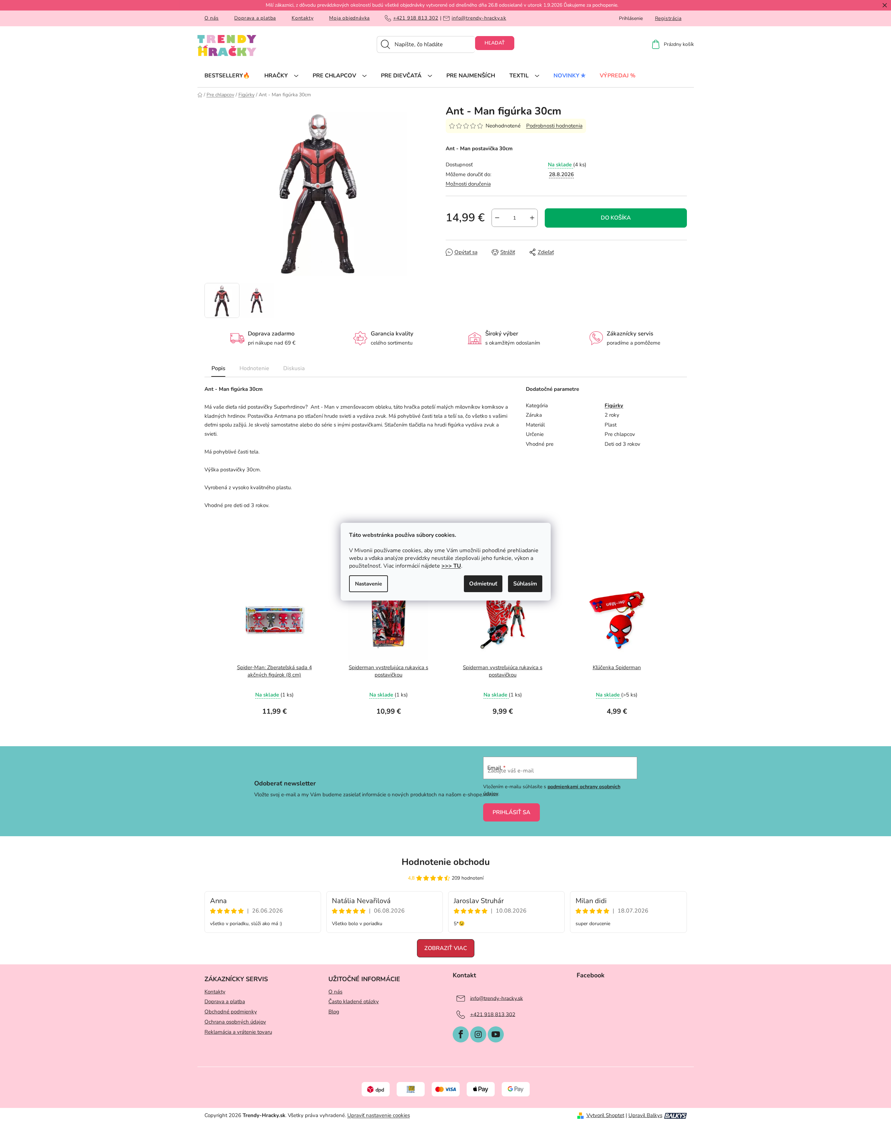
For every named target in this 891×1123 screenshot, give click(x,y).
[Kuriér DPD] (375, 1089)
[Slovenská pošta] (410, 1089)
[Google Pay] (515, 1089)
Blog (333, 1011)
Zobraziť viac (445, 948)
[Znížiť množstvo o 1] (497, 218)
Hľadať (495, 43)
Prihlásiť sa (511, 812)
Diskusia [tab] (294, 368)
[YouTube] (496, 1034)
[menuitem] (227, 75)
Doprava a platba (255, 18)
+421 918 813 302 (415, 18)
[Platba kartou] (445, 1089)
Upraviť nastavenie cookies (378, 1115)
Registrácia (668, 18)
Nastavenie (368, 583)
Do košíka (616, 218)
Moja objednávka (349, 18)
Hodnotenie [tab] (254, 368)
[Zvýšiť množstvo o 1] (532, 218)
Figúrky (614, 405)
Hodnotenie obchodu (446, 862)
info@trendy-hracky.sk (479, 18)
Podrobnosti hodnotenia (554, 125)
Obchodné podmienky (230, 1011)
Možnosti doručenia (468, 183)
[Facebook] (461, 1034)
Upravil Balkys (645, 1115)
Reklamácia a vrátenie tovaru (238, 1031)
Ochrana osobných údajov (235, 1021)
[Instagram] (478, 1034)
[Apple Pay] (480, 1089)
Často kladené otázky (353, 1001)
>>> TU (451, 566)
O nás (211, 18)
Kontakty (302, 18)
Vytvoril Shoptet (605, 1115)
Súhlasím (525, 584)
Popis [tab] (218, 368)
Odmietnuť (483, 584)
